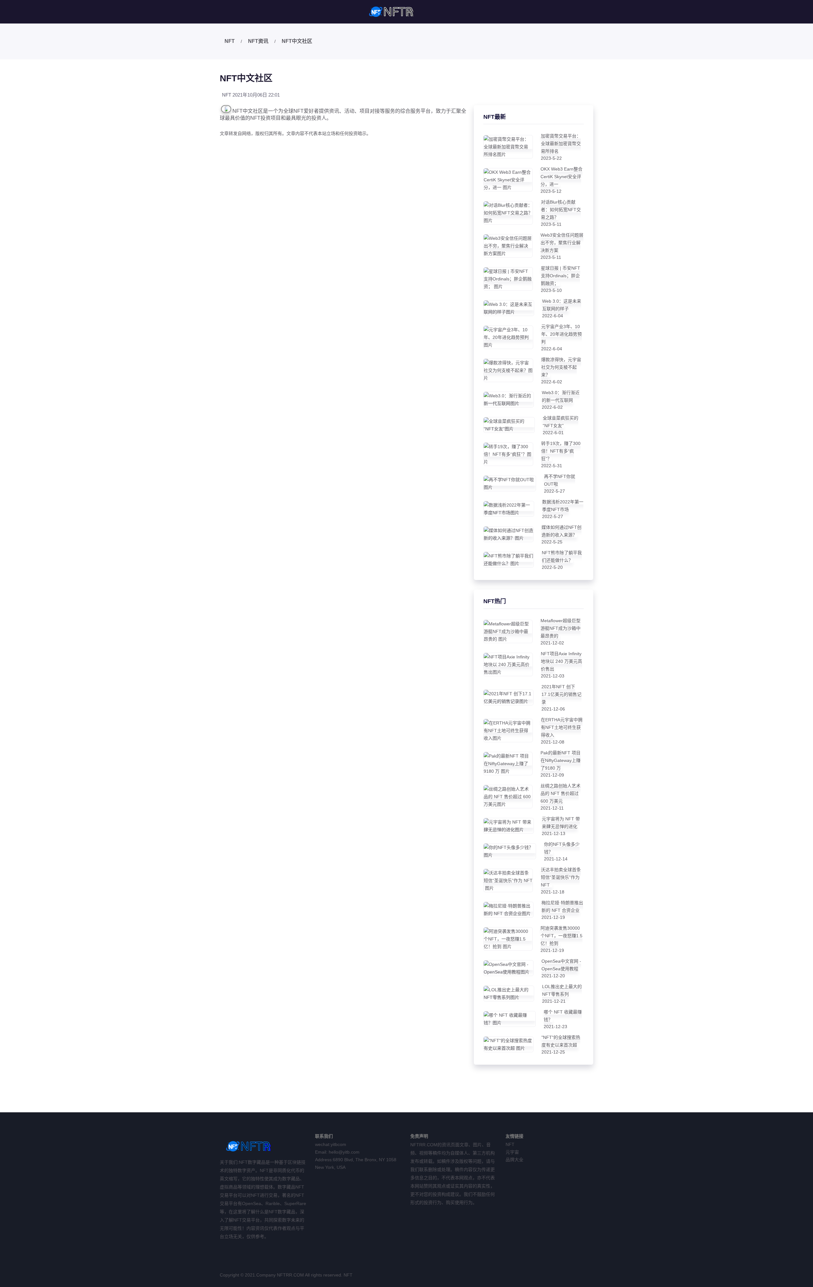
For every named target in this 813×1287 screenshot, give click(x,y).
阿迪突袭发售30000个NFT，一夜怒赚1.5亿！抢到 (561, 936)
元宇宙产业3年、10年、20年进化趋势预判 (561, 334)
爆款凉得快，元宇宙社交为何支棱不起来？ (561, 367)
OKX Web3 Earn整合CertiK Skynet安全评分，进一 (561, 176)
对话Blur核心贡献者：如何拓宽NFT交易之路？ (561, 209)
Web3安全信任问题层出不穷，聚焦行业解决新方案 (562, 242)
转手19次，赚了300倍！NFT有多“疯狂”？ (561, 451)
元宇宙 (512, 1152)
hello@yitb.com (344, 1152)
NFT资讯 (258, 41)
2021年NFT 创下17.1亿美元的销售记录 (561, 694)
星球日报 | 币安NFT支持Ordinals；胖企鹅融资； (560, 276)
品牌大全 (514, 1159)
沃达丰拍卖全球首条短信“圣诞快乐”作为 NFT (561, 877)
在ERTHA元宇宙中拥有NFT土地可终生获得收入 (561, 727)
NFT (230, 41)
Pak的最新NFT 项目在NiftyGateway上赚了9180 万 (561, 760)
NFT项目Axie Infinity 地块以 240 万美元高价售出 (561, 661)
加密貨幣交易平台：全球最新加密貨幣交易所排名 (561, 143)
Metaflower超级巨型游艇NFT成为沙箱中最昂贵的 (561, 628)
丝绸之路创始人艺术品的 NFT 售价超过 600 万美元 (561, 793)
